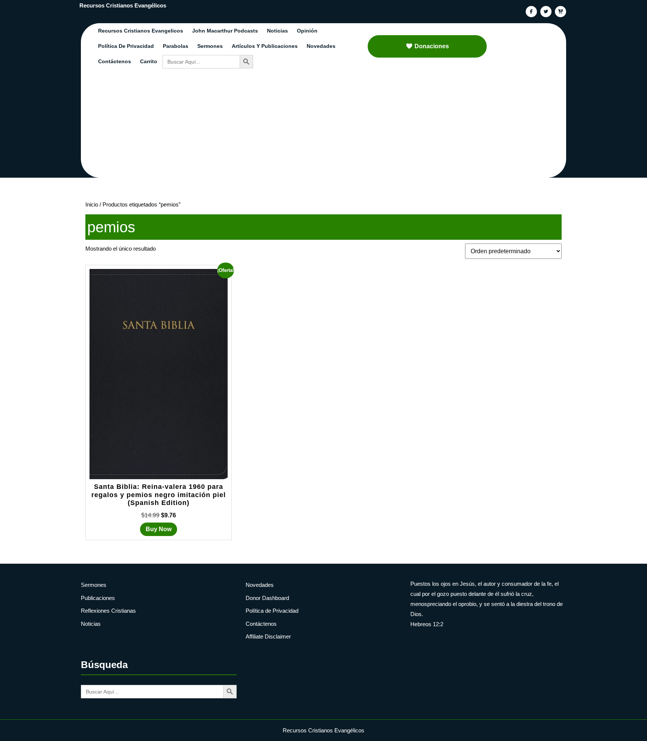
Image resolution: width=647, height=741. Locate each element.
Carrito (148, 61)
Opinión (307, 31)
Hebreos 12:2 (426, 624)
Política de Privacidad (126, 46)
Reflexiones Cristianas (108, 610)
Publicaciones (98, 598)
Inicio (91, 205)
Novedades (321, 46)
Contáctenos (114, 61)
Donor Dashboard (267, 598)
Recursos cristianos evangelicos (140, 31)
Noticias (277, 31)
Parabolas (175, 46)
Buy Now (158, 529)
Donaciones (431, 46)
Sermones (210, 46)
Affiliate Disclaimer (268, 636)
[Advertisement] (328, 125)
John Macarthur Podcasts (225, 31)
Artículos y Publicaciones (265, 46)
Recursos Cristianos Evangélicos (122, 5)
